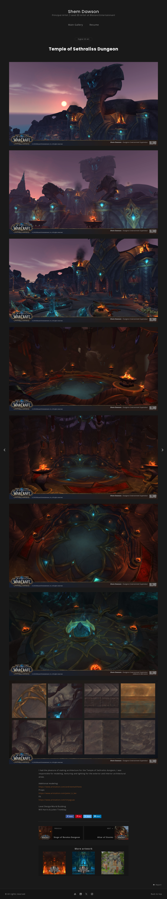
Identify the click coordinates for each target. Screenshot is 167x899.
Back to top (156, 894)
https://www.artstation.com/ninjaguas (57, 800)
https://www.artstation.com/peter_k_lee (57, 793)
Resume (94, 24)
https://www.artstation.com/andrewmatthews (60, 787)
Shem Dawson (83, 11)
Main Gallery (75, 24)
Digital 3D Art (83, 39)
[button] (157, 884)
